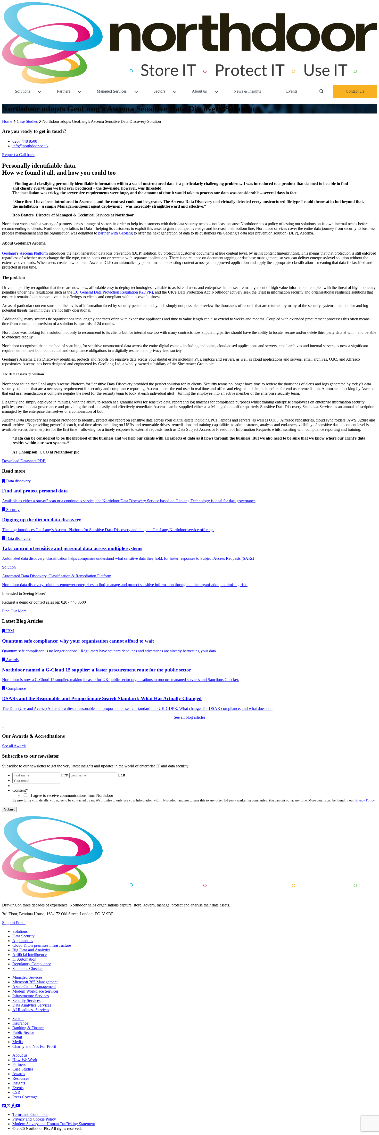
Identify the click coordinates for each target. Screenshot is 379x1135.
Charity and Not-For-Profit (34, 1046)
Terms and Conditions (30, 1114)
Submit (9, 809)
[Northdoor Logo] (189, 82)
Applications (22, 940)
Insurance (20, 1023)
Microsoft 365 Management (34, 982)
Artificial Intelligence (29, 954)
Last (121, 775)
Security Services (26, 1000)
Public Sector (23, 1032)
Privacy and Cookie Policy (34, 1119)
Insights (18, 1083)
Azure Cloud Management (34, 986)
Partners (19, 1064)
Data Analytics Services (31, 1005)
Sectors (18, 1018)
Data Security (23, 936)
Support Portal (14, 922)
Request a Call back (18, 154)
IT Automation (24, 959)
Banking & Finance (28, 1028)
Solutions (20, 931)
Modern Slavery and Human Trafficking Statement (53, 1124)
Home (7, 121)
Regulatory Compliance (31, 964)
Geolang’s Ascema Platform (25, 253)
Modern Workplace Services (35, 991)
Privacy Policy (365, 800)
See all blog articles (189, 717)
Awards (18, 1074)
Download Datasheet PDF (24, 461)
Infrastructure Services (30, 996)
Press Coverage (25, 1097)
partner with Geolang (115, 233)
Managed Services (27, 977)
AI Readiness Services (30, 1010)
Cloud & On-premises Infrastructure (41, 945)
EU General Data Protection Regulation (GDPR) (113, 292)
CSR (16, 1092)
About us (19, 1055)
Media (17, 1042)
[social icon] (4, 1106)
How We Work (24, 1060)
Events (17, 1087)
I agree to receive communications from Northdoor (71, 795)
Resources (20, 1078)
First (64, 775)
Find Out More (14, 611)
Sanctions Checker (27, 968)
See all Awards (14, 746)
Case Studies (27, 121)
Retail (17, 1037)
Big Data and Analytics (31, 950)
